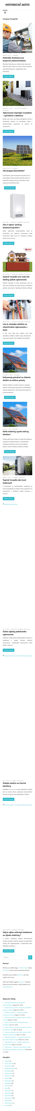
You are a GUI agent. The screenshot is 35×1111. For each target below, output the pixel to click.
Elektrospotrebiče (10, 1068)
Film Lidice (6, 970)
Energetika (15, 55)
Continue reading (8, 76)
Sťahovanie (8, 1091)
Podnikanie (8, 1083)
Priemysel (8, 1086)
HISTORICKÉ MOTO (17, 4)
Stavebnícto (8, 1093)
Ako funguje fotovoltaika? (14, 170)
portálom (20, 975)
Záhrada (7, 1100)
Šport (6, 1088)
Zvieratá (7, 1105)
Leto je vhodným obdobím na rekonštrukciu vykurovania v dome (15, 327)
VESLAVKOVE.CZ (7, 987)
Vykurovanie (6, 110)
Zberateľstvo (8, 1103)
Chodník (7, 1061)
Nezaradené (8, 1081)
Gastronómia (8, 1073)
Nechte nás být (23, 968)
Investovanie (8, 1076)
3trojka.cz (22, 982)
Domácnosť (17, 108)
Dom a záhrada (9, 1063)
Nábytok (7, 1078)
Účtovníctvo (8, 1095)
